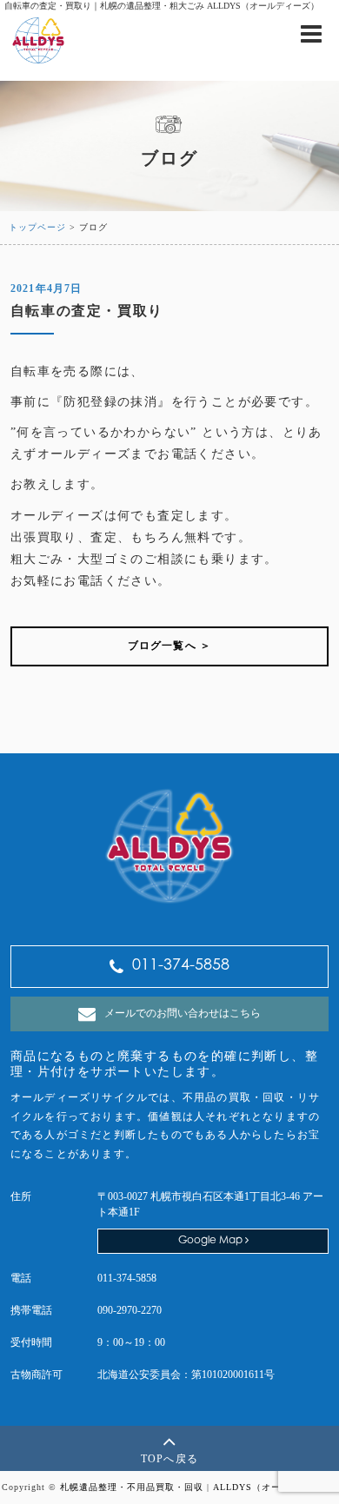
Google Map (211, 1241)
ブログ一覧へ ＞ (170, 645)
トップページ (37, 227)
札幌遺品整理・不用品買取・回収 (131, 1487)
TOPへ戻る (169, 1459)
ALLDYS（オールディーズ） (275, 1487)
